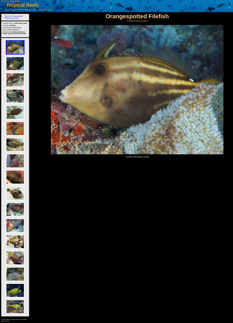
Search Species (24, 10)
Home (7, 10)
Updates (42, 10)
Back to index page (13, 17)
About (49, 10)
